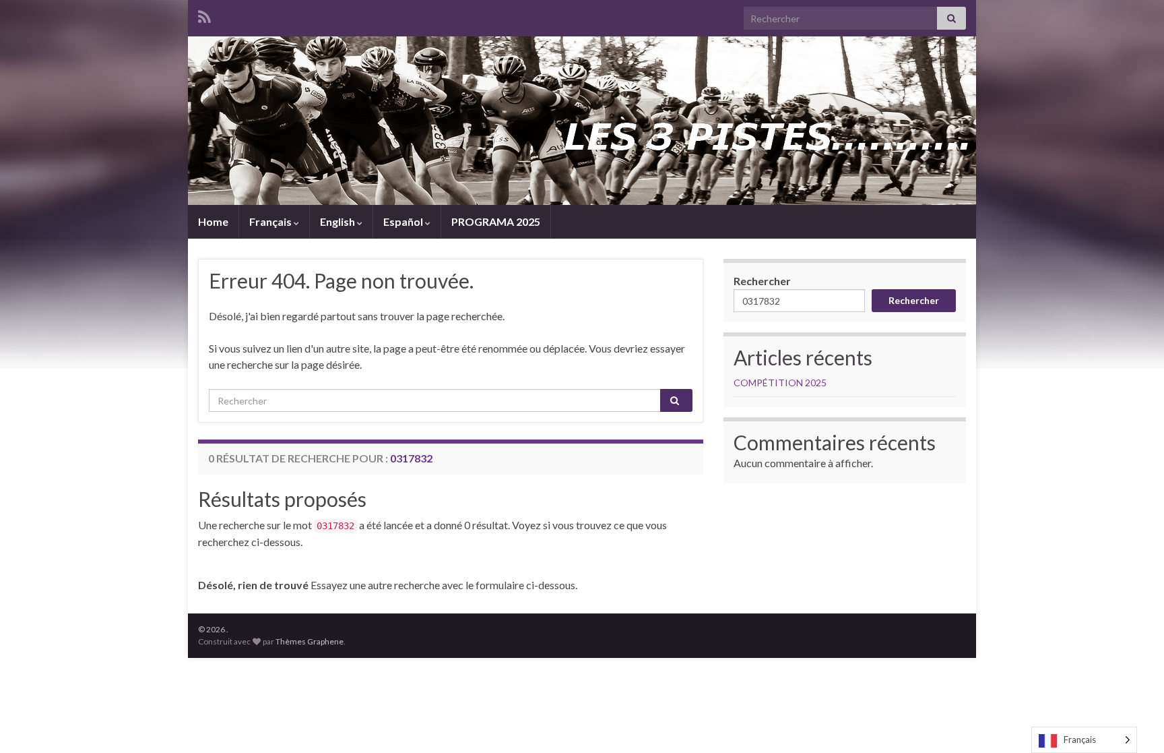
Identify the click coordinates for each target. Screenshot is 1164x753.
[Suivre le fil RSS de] (204, 14)
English (338, 221)
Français (271, 221)
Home (213, 221)
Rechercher (762, 280)
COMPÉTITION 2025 (780, 382)
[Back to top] (1134, 723)
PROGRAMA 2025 (495, 221)
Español (404, 221)
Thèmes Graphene (310, 641)
